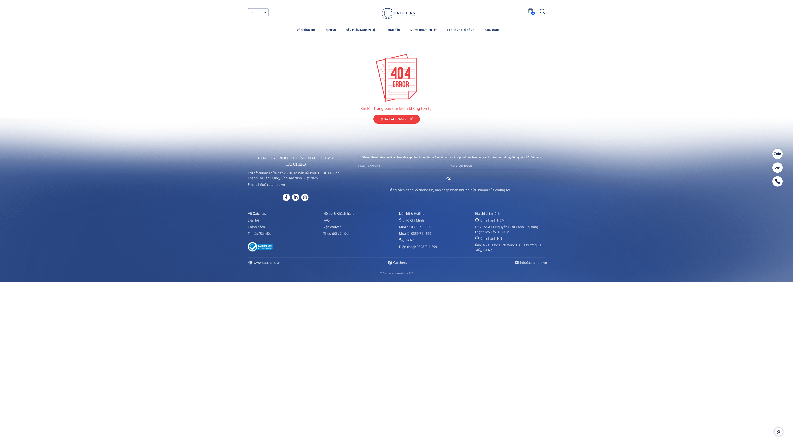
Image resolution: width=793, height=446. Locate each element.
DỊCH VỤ (330, 30)
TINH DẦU (394, 30)
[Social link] (286, 197)
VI (253, 12)
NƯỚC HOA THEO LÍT (423, 30)
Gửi (449, 178)
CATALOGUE (492, 30)
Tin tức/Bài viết (259, 233)
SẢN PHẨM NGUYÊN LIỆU (361, 30)
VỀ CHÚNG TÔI (306, 30)
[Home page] (398, 13)
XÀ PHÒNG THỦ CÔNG (460, 30)
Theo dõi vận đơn (336, 233)
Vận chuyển (332, 227)
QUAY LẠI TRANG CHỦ (397, 119)
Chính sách (256, 227)
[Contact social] (777, 154)
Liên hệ (253, 220)
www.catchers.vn (266, 262)
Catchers (399, 262)
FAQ (326, 220)
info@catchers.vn (532, 262)
